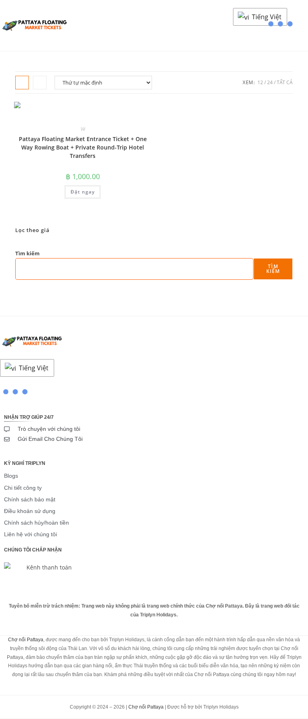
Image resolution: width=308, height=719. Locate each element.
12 (260, 82)
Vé (83, 128)
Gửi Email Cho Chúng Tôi (50, 439)
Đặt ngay (83, 191)
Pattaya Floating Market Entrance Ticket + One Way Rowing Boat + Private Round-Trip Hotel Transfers (83, 147)
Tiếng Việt (266, 16)
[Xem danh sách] (40, 82)
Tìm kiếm (27, 253)
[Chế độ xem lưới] (22, 82)
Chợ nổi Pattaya (25, 639)
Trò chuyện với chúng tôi (49, 429)
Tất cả (285, 82)
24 (270, 82)
